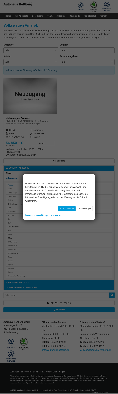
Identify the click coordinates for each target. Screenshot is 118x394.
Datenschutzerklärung (36, 215)
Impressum (55, 215)
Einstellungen (85, 208)
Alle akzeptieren (67, 208)
